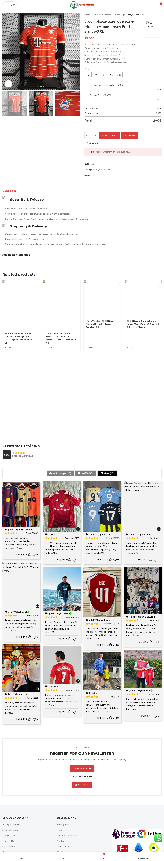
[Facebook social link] (93, 175)
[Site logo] (82, 4)
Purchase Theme (11, 852)
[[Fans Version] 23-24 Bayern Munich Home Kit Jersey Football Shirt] (102, 298)
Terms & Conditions (67, 835)
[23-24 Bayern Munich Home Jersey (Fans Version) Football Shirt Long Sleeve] (143, 298)
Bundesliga (119, 14)
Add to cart (109, 135)
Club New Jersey (102, 14)
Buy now (129, 135)
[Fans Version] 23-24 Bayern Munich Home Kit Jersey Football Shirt (101, 324)
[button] (5, 51)
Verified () (87, 473)
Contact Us (8, 841)
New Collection (10, 829)
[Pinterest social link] (101, 175)
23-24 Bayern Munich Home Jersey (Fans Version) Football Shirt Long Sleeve (143, 324)
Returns (61, 829)
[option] (38, 86)
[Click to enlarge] (8, 83)
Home (87, 14)
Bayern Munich (136, 14)
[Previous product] (152, 15)
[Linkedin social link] (105, 175)
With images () (62, 473)
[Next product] (160, 15)
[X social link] (97, 175)
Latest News (8, 846)
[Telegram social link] (108, 175)
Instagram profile (11, 824)
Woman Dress (9, 835)
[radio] (88, 74)
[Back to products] (156, 15)
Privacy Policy (64, 824)
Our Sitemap (63, 852)
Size (87, 69)
